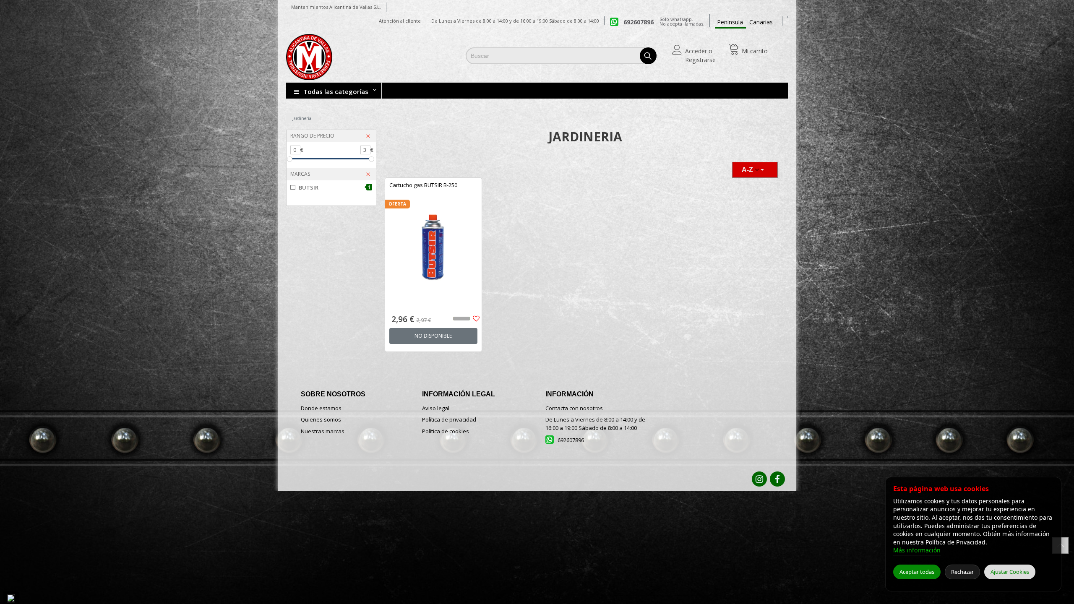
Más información (917, 550)
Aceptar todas (916, 571)
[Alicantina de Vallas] (340, 57)
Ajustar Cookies (1010, 571)
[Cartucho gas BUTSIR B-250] (433, 241)
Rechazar (962, 571)
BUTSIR (334, 187)
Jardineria (301, 118)
